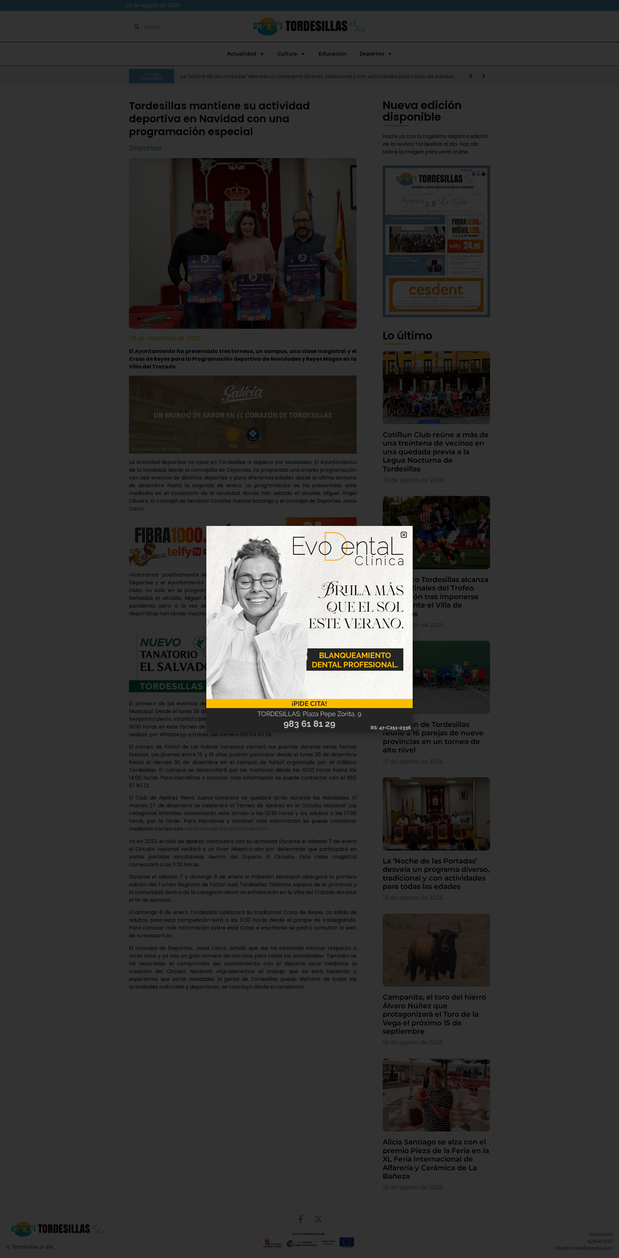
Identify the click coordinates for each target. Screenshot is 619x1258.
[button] (403, 534)
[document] (309, 629)
